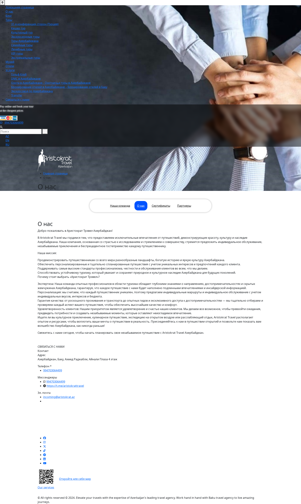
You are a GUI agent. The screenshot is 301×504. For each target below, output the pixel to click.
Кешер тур (18, 28)
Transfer (16, 95)
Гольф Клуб (19, 74)
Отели (10, 66)
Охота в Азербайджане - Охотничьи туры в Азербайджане (51, 83)
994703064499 (13, 123)
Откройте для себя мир (75, 479)
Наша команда (120, 206)
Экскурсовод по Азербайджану (32, 91)
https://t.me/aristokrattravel (65, 386)
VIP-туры (17, 53)
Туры (9, 20)
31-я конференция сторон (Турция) (35, 24)
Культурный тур (22, 32)
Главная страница (55, 173)
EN (7, 140)
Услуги (10, 70)
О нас (9, 11)
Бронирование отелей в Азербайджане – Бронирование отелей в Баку (59, 87)
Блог (9, 16)
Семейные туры (22, 45)
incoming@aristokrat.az (59, 397)
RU (7, 145)
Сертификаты (161, 206)
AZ (7, 136)
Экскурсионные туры (25, 37)
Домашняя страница (20, 7)
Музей (10, 62)
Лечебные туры (21, 49)
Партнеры (184, 206)
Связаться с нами (17, 99)
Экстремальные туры (25, 58)
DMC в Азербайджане (26, 79)
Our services (46, 487)
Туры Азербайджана (24, 41)
